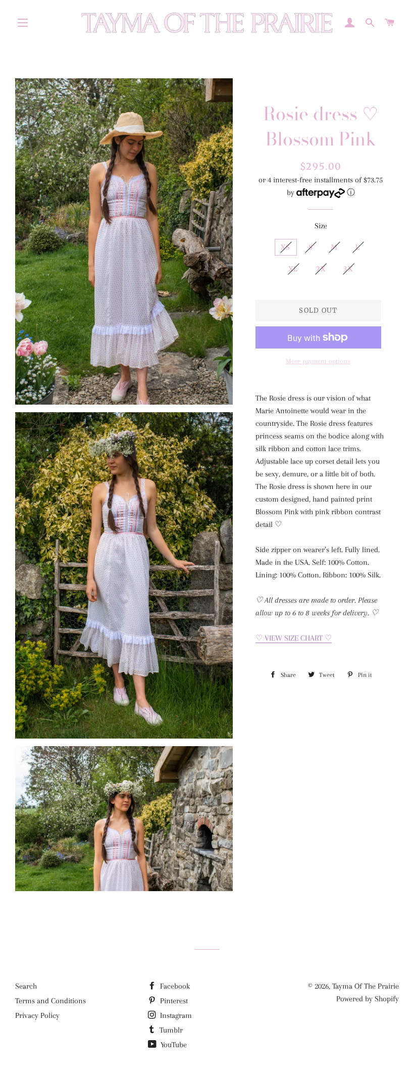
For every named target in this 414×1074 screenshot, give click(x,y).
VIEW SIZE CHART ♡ (293, 638)
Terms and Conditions (50, 1000)
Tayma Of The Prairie (365, 986)
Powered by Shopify (367, 998)
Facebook (174, 986)
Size (321, 225)
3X (348, 269)
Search (26, 986)
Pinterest (173, 1000)
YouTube (173, 1044)
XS (286, 247)
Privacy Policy (37, 1015)
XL (293, 269)
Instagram (175, 1015)
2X (321, 269)
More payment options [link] (318, 361)
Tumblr (170, 1030)
